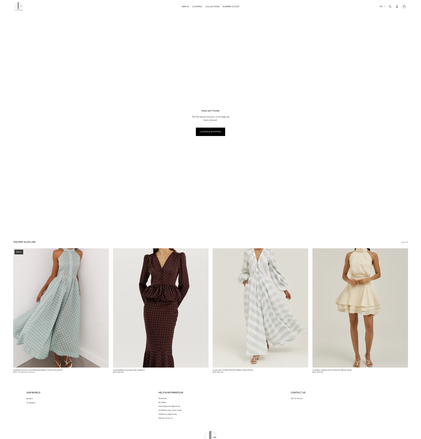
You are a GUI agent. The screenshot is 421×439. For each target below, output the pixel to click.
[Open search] (390, 6)
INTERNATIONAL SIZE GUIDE (170, 410)
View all (404, 242)
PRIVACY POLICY (166, 418)
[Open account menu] (397, 6)
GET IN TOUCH (297, 398)
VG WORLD (30, 403)
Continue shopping (210, 131)
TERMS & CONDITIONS (168, 414)
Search (29, 399)
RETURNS (162, 402)
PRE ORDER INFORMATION (169, 406)
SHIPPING (163, 398)
